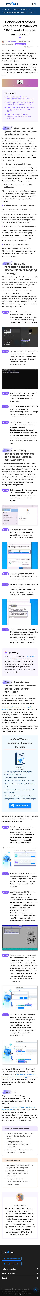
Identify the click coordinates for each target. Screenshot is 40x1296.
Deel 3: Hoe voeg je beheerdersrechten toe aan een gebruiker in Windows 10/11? (21, 109)
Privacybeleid (6, 1289)
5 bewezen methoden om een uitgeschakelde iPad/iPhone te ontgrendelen (17, 1173)
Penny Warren (20, 1205)
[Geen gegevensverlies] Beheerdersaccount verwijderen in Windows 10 (19, 1144)
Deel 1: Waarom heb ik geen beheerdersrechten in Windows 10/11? (20, 98)
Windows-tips (25, 9)
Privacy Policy (17, 1294)
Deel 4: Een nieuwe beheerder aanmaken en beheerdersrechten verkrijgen (19, 116)
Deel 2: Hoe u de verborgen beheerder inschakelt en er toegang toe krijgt (20, 103)
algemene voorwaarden (22, 1289)
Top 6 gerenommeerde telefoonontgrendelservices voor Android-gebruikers (18, 1181)
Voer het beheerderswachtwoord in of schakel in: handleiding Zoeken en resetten (20, 1136)
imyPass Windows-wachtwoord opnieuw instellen (20, 743)
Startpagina (6, 9)
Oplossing (15, 9)
